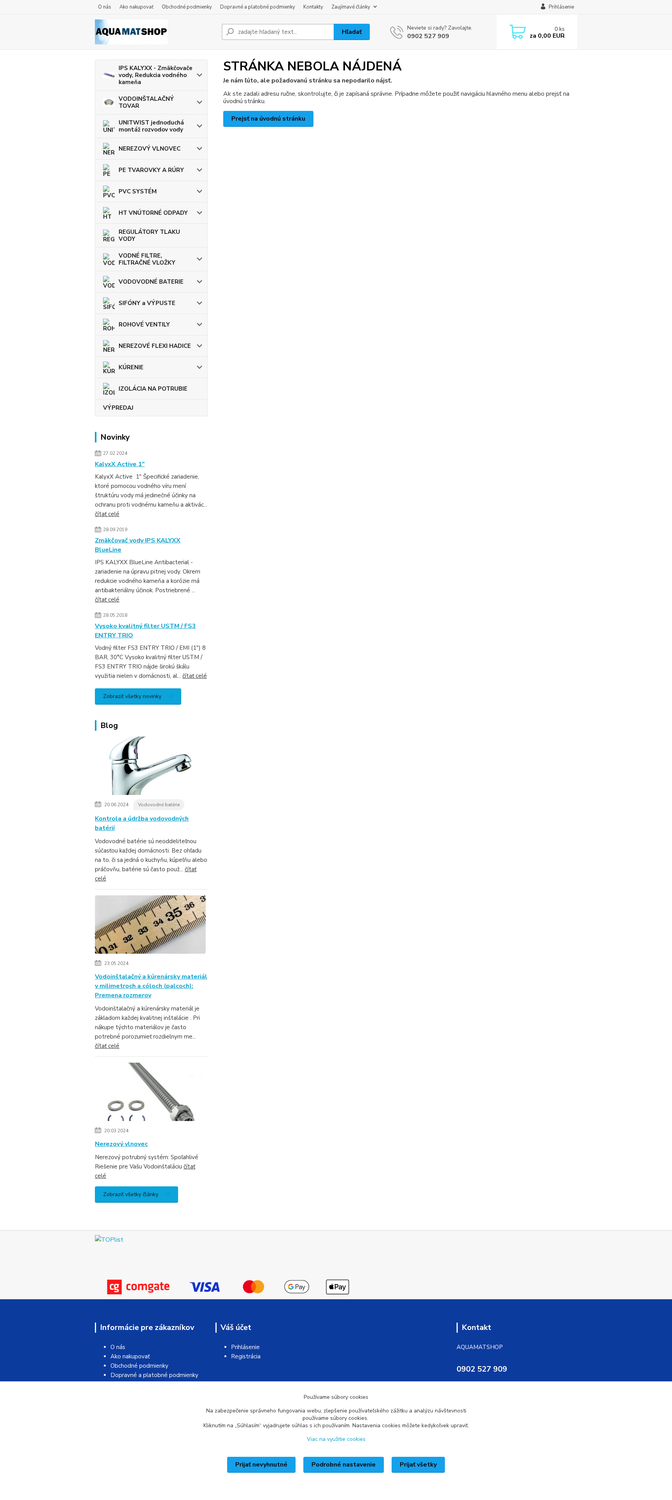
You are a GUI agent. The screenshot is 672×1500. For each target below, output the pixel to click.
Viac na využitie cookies (336, 1439)
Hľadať (352, 32)
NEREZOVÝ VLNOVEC (149, 149)
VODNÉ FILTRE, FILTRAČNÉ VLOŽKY (147, 259)
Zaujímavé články (350, 7)
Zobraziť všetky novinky (132, 696)
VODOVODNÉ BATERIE (151, 282)
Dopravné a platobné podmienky (257, 7)
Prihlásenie (245, 1347)
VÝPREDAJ (118, 408)
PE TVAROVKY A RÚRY (151, 170)
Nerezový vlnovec (121, 1144)
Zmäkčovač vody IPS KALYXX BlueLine (137, 545)
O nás (104, 7)
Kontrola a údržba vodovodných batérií (142, 823)
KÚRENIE (131, 367)
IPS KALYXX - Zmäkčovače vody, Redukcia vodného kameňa (155, 75)
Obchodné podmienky (187, 7)
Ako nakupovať (136, 7)
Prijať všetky (418, 1464)
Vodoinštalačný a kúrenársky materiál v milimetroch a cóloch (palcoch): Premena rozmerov (151, 986)
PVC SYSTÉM (138, 191)
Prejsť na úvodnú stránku (268, 118)
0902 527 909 (428, 36)
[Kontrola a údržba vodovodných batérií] (150, 767)
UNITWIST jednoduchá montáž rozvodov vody (151, 126)
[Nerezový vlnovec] (150, 1093)
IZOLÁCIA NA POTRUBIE (153, 389)
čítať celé (107, 514)
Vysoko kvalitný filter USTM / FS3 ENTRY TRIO (145, 631)
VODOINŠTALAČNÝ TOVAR (146, 102)
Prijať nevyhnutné (261, 1464)
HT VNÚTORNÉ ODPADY (153, 213)
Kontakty (313, 7)
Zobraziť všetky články (130, 1194)
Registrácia (246, 1356)
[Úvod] (155, 31)
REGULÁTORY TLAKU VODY (149, 235)
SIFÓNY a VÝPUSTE (147, 303)
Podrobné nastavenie (344, 1464)
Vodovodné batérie (159, 805)
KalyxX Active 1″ (120, 464)
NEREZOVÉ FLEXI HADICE (155, 346)
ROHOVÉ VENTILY (144, 324)
